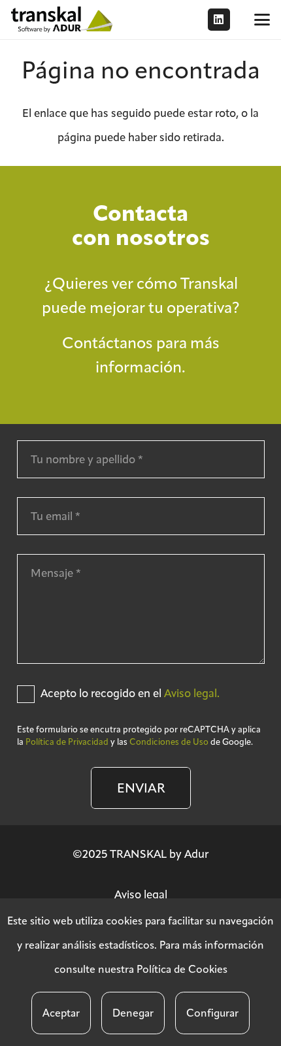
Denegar (133, 1013)
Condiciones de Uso (168, 742)
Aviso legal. (192, 693)
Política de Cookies (182, 969)
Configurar (212, 1013)
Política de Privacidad (66, 742)
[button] (261, 19)
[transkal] (63, 20)
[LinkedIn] (219, 19)
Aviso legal (140, 894)
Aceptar (61, 1013)
